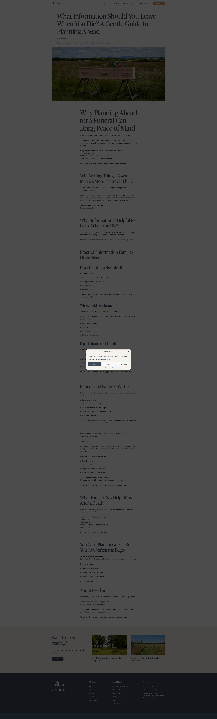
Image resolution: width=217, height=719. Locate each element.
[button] (128, 351)
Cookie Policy (105, 367)
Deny (108, 364)
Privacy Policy (112, 367)
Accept (94, 364)
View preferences (122, 364)
